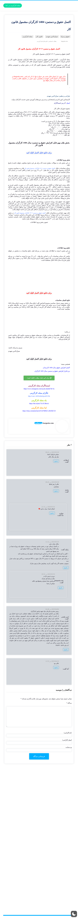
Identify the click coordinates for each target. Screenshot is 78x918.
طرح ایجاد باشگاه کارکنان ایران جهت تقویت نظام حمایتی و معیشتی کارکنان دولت (46, 771)
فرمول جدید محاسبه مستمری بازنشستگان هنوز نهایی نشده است (51, 891)
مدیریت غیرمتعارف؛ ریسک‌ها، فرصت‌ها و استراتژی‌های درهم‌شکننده (50, 897)
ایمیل (68, 103)
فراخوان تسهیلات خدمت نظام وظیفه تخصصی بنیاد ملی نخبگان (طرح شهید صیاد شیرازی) (43, 876)
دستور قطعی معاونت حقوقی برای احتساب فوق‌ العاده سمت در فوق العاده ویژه (46, 785)
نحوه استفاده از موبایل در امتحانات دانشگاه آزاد (56, 865)
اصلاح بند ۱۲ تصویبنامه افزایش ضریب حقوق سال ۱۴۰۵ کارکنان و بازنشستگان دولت (45, 872)
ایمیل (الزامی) (67, 740)
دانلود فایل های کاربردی (42, 41)
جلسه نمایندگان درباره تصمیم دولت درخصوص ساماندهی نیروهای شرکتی (48, 810)
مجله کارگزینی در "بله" (12, 5)
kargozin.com (59, 580)
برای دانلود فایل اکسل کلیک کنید (39, 153)
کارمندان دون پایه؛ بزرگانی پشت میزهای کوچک (56, 888)
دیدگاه (69, 703)
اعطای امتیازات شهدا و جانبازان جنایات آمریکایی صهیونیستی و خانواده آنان (48, 870)
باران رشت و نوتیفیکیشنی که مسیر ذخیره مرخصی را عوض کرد (51, 780)
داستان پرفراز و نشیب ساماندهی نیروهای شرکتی (55, 815)
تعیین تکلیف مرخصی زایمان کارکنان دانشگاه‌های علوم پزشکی (51, 904)
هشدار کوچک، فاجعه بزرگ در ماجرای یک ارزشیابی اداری (53, 831)
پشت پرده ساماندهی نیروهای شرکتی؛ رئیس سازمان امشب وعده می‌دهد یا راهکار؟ (45, 827)
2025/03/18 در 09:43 (52, 452)
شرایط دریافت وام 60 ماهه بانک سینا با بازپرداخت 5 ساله (53, 841)
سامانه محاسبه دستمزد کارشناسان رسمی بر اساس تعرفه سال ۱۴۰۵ (49, 791)
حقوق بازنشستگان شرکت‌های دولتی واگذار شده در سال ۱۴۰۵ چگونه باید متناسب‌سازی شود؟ (42, 818)
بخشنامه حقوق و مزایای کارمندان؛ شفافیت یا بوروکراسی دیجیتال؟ (50, 905)
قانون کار (13, 59)
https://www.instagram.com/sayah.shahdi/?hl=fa (39, 389)
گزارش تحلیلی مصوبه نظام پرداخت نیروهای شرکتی (54, 813)
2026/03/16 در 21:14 (48, 507)
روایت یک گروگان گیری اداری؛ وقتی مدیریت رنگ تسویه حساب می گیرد (48, 848)
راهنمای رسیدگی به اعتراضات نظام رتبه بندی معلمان (54, 839)
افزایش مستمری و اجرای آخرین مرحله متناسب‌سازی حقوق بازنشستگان (48, 900)
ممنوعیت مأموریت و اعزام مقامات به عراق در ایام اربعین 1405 (51, 804)
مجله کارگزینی (65, 59)
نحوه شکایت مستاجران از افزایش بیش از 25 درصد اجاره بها (52, 864)
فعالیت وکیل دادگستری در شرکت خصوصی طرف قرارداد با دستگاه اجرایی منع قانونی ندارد (43, 893)
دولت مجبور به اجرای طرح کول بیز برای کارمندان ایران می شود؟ (50, 824)
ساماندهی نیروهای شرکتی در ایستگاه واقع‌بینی (56, 825)
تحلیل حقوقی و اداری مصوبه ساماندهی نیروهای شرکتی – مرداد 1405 (49, 829)
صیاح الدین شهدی (53, 96)
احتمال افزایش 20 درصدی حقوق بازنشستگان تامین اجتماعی (52, 902)
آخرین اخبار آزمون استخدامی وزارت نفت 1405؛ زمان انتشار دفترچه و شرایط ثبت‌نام (45, 858)
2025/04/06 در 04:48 (52, 609)
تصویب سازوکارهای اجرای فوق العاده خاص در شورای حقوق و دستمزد (49, 855)
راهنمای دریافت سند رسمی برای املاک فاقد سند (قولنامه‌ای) (52, 850)
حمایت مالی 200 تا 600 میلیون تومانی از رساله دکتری (54, 867)
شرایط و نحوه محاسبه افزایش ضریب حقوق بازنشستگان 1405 (51, 811)
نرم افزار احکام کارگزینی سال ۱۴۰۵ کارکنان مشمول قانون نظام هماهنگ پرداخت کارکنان (43, 778)
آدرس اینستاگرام (59, 103)
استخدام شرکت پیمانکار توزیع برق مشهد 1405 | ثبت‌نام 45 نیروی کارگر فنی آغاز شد (45, 844)
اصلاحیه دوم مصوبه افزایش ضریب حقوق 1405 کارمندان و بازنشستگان (49, 820)
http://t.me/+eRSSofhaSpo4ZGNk (39, 396)
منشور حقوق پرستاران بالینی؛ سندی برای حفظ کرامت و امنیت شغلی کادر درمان (46, 773)
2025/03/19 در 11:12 (52, 542)
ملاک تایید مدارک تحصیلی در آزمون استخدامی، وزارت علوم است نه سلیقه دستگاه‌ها (45, 834)
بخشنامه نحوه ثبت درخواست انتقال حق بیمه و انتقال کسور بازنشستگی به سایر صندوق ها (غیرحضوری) (39, 862)
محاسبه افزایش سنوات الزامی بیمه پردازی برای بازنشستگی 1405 (50, 843)
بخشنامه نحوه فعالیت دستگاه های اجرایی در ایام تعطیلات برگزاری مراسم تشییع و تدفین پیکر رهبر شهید (39, 884)
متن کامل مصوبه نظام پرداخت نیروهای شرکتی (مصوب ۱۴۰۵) (51, 817)
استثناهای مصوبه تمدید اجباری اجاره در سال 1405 (55, 860)
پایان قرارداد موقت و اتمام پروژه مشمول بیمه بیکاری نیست (52, 877)
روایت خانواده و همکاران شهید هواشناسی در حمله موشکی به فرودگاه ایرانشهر (46, 832)
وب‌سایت (38, 423)
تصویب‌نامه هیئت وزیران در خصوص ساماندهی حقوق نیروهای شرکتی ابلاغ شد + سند (45, 822)
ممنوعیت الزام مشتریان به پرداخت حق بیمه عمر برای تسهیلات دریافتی (49, 883)
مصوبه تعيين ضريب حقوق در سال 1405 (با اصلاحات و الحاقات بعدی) (49, 874)
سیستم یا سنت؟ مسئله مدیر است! (59, 777)
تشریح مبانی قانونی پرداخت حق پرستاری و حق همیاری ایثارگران (50, 789)
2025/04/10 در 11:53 (52, 661)
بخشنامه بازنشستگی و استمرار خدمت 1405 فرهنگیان (54, 898)
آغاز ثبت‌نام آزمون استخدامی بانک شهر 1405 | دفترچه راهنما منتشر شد (49, 881)
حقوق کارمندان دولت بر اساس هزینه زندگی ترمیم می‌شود (52, 775)
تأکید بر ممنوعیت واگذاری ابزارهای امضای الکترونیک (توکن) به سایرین (49, 890)
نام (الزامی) (68, 733)
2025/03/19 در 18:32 (48, 574)
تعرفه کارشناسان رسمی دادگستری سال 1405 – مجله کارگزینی (51, 792)
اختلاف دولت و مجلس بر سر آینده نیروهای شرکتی (55, 797)
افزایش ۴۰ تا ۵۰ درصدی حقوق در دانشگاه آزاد (56, 895)
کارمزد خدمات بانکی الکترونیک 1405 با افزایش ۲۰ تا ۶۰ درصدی (51, 794)
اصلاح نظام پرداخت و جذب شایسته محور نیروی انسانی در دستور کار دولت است (46, 857)
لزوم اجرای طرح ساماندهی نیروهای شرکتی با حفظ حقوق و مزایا (50, 787)
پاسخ (56, 461)
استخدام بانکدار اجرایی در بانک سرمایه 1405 (56, 846)
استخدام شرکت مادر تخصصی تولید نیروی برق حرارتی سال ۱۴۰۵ (50, 886)
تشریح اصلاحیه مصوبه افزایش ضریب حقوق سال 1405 (54, 869)
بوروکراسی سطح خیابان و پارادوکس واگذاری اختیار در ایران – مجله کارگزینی (47, 796)
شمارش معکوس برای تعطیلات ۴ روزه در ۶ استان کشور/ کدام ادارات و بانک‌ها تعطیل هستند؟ (42, 803)
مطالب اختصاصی (52, 41)
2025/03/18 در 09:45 (52, 482)
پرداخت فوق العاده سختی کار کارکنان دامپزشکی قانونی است (51, 879)
